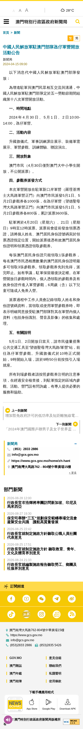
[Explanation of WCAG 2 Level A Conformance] (71, 721)
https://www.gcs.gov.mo (26, 635)
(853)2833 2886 (21, 645)
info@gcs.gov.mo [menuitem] (25, 454)
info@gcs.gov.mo (22, 640)
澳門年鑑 (15, 673)
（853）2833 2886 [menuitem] (24, 449)
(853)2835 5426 (50, 645)
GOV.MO (15, 658)
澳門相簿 (15, 681)
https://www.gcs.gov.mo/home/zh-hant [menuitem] (40, 461)
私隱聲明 (55, 673)
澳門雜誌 (15, 665)
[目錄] (5, 22)
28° (70, 10)
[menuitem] (42, 444)
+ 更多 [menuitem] (73, 472)
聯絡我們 (55, 665)
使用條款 (55, 681)
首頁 (6, 32)
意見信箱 (55, 658)
